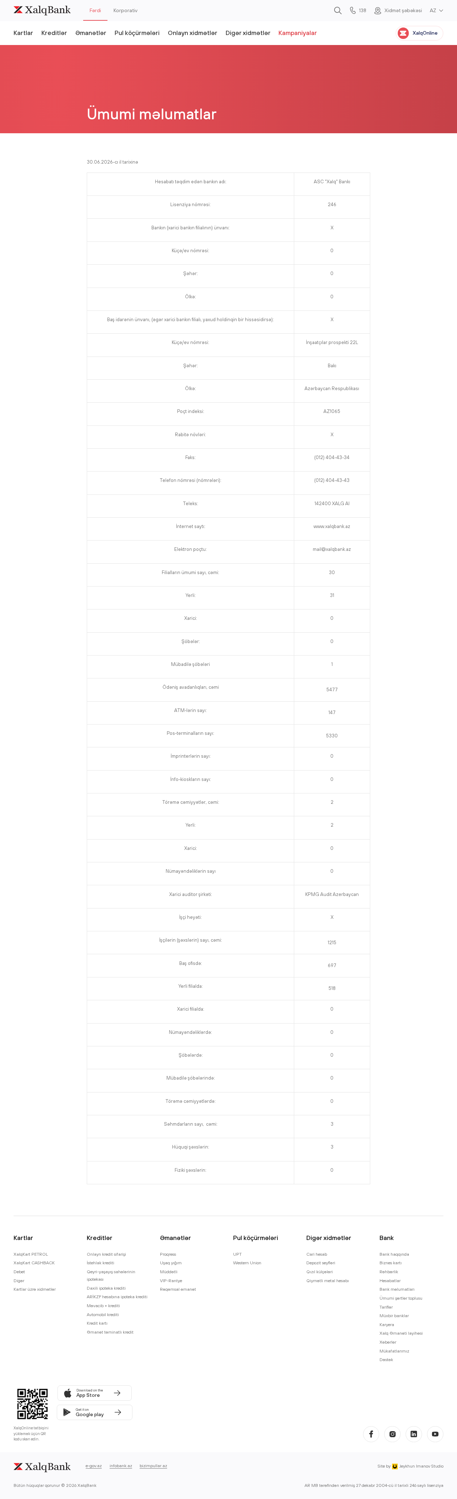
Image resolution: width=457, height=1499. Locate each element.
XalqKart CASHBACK (34, 1262)
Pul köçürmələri (137, 32)
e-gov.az (94, 1465)
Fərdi (95, 10)
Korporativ (125, 10)
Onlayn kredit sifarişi (106, 1254)
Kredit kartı (97, 1323)
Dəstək (386, 1359)
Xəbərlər (388, 1342)
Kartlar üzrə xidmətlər (35, 1289)
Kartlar (23, 32)
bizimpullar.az (153, 1465)
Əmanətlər (90, 32)
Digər (19, 1280)
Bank (387, 1237)
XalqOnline (425, 33)
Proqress (168, 1254)
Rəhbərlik (389, 1271)
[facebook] (371, 1434)
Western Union (247, 1262)
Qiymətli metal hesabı (327, 1280)
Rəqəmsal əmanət (178, 1289)
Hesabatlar (390, 1280)
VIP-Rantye (171, 1280)
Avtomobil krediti (103, 1314)
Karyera (387, 1324)
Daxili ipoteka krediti (106, 1288)
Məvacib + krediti (103, 1305)
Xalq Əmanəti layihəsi (401, 1333)
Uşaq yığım (171, 1262)
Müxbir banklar (394, 1315)
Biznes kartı (391, 1262)
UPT (237, 1254)
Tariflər (386, 1307)
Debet (19, 1271)
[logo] (42, 11)
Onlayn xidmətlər (192, 32)
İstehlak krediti (100, 1262)
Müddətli (168, 1271)
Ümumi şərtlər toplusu (401, 1298)
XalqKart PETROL (31, 1254)
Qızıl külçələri (319, 1271)
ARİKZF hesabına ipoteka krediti (117, 1296)
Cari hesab (316, 1254)
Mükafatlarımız (394, 1351)
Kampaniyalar (297, 32)
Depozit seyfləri (320, 1262)
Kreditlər (54, 32)
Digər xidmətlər (248, 32)
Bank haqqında (394, 1254)
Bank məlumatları (397, 1289)
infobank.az (121, 1465)
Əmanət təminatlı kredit (110, 1332)
